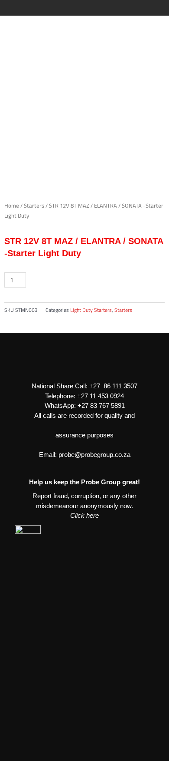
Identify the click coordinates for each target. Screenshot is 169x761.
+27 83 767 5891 (101, 405)
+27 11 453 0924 (100, 396)
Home (11, 206)
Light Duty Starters (91, 310)
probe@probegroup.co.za (94, 454)
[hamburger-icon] (155, 7)
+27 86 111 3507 (113, 386)
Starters (34, 206)
